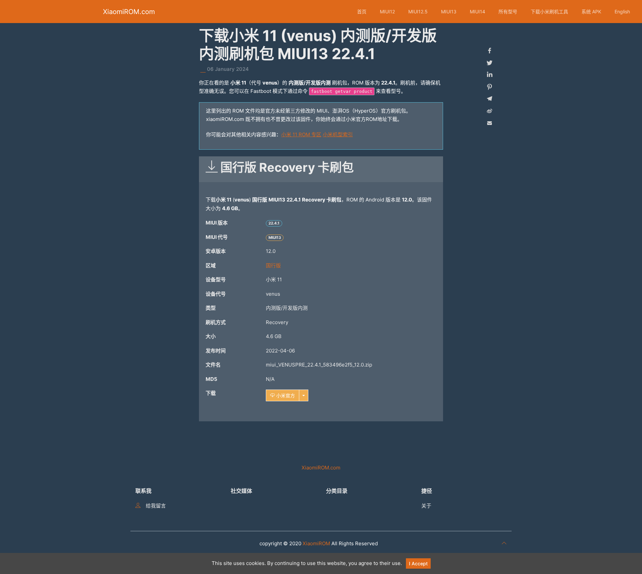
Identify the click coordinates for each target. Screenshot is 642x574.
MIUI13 (448, 11)
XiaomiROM (316, 543)
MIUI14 (477, 11)
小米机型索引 (338, 134)
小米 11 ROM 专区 (301, 134)
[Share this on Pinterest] (489, 87)
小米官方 (285, 395)
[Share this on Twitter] (489, 63)
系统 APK (591, 11)
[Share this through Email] (489, 123)
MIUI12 (387, 11)
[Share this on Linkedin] (489, 75)
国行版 (273, 265)
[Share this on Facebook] (489, 51)
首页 (361, 11)
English (622, 11)
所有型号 (508, 11)
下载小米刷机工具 (549, 11)
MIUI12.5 (418, 11)
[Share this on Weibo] (489, 111)
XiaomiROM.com (129, 12)
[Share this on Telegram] (489, 99)
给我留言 (156, 506)
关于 (426, 506)
